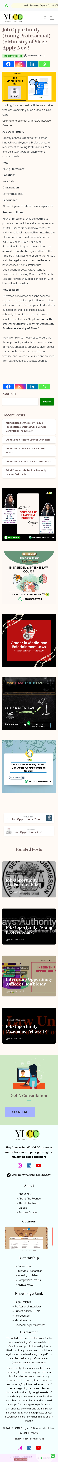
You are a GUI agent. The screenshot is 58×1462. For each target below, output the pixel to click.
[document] (29, 731)
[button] (50, 700)
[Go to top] (53, 1448)
